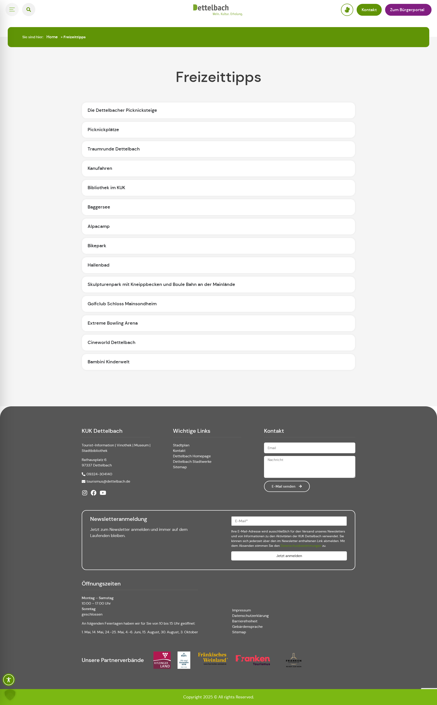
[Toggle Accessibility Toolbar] (9, 680)
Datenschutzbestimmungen (301, 546)
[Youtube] (103, 493)
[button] (10, 695)
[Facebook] (94, 493)
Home (52, 36)
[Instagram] (84, 493)
